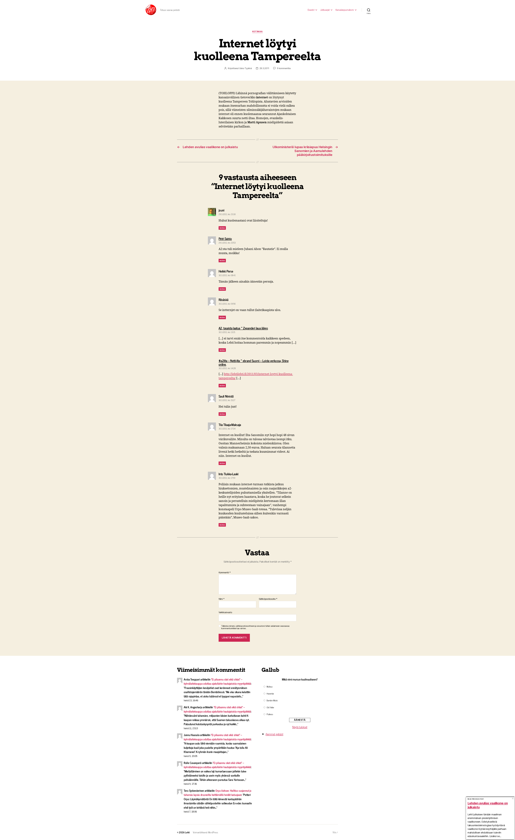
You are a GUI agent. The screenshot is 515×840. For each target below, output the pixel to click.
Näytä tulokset (299, 727)
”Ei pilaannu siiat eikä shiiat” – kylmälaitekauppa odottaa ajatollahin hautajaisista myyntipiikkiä (217, 681)
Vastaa (222, 228)
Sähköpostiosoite (268, 599)
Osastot (311, 9)
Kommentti (225, 572)
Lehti (187, 832)
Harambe (270, 693)
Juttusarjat (325, 9)
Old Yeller (270, 707)
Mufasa (269, 686)
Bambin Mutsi (272, 700)
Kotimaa (257, 31)
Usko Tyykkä (245, 68)
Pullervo (270, 714)
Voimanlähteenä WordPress (205, 832)
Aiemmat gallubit (274, 734)
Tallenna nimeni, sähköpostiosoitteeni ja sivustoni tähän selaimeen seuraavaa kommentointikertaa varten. (255, 627)
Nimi (221, 599)
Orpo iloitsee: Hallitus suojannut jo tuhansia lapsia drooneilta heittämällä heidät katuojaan (217, 792)
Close (513, 798)
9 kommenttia (284, 68)
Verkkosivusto (225, 612)
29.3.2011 (264, 68)
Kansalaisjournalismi (345, 9)
